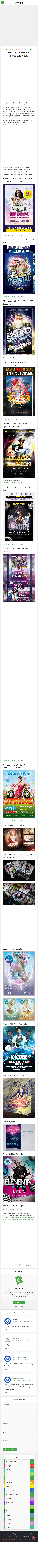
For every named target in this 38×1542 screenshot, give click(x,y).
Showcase (25, 49)
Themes (32, 49)
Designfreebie (18, 1378)
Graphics (18, 49)
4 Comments (15, 59)
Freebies (11, 49)
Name (5, 1424)
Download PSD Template (11, 419)
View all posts (19, 1302)
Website (5, 1440)
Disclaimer (14, 1539)
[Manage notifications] (33, 1537)
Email (5, 1432)
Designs (5, 49)
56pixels (16, 1338)
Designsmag (15, 1536)
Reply (6, 1329)
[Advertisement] (19, 25)
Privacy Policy (7, 1539)
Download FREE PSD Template (13, 235)
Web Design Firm (19, 1357)
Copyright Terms (23, 1539)
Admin (24, 59)
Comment (6, 1405)
